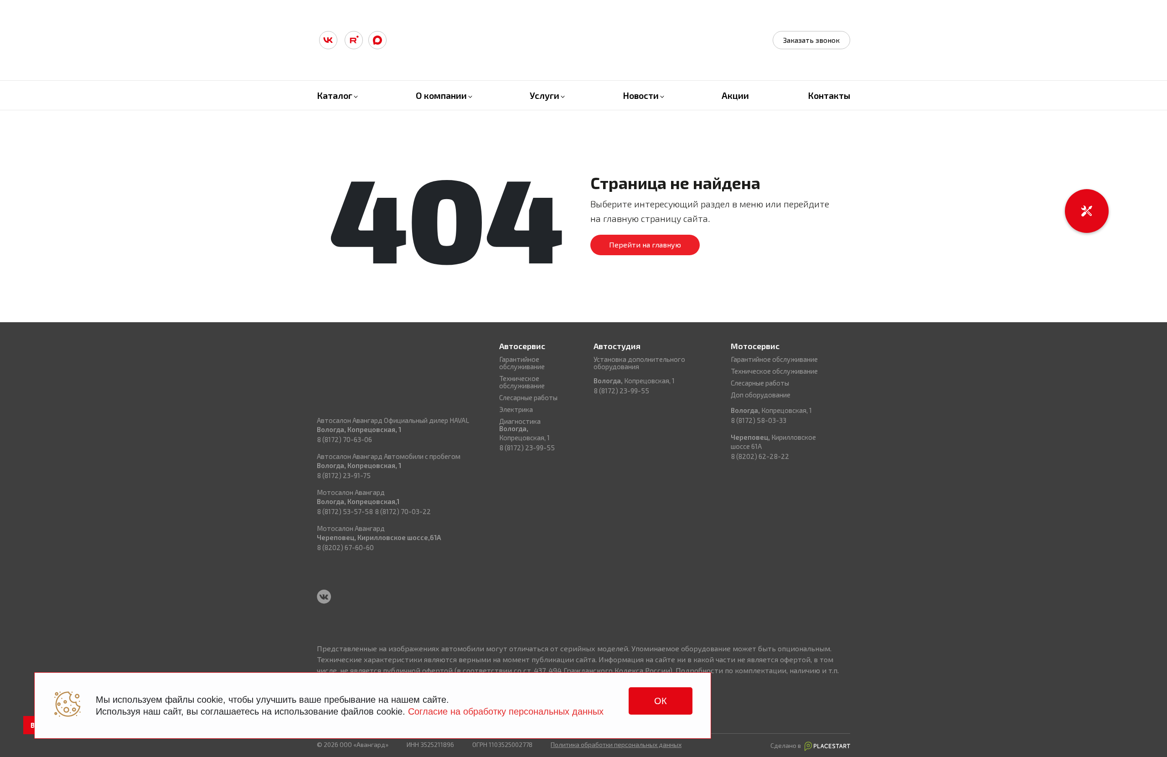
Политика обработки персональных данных (616, 744)
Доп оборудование (760, 394)
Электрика (516, 409)
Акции (735, 95)
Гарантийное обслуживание (522, 362)
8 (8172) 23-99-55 (527, 447)
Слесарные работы (528, 397)
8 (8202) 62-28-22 (760, 456)
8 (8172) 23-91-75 (344, 475)
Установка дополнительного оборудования (639, 362)
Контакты (829, 95)
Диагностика (520, 421)
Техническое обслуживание (522, 382)
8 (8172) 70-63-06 (344, 439)
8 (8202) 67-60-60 (345, 547)
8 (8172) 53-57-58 (345, 511)
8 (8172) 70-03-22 (403, 511)
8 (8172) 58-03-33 (758, 420)
